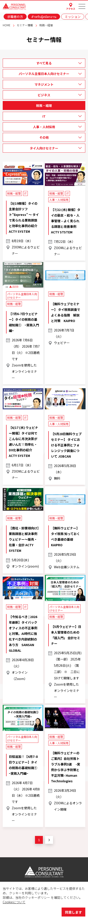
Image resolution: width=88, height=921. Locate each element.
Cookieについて (14, 902)
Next (49, 840)
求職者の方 (15, 16)
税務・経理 (44, 105)
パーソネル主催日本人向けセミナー (44, 73)
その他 (44, 137)
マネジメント (44, 84)
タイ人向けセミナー (44, 148)
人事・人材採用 (44, 127)
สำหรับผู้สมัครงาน (43, 16)
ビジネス (44, 95)
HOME (6, 25)
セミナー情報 (25, 25)
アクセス (70, 8)
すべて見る (44, 63)
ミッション (73, 16)
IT (44, 116)
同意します (73, 912)
